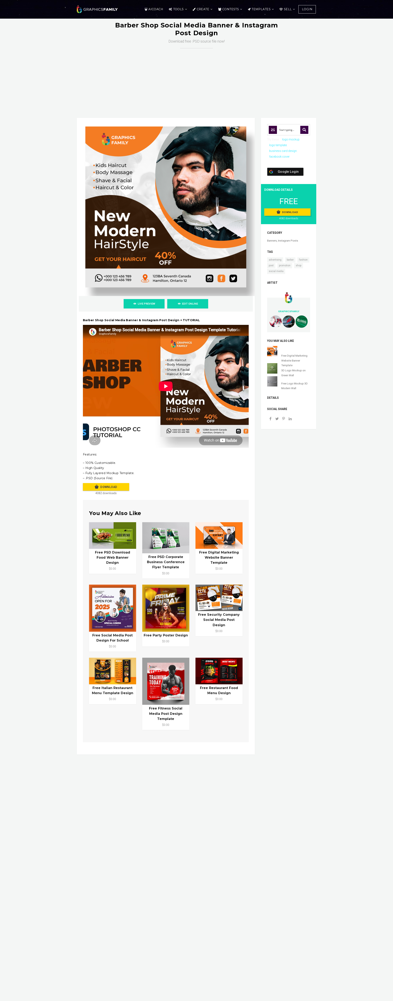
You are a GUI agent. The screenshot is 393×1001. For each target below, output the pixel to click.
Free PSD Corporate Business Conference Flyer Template (166, 562)
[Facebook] (270, 419)
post (271, 265)
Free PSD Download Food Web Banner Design (112, 557)
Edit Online (190, 303)
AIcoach (155, 9)
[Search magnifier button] (304, 130)
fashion (303, 259)
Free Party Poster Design (166, 635)
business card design (283, 151)
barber (290, 259)
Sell (288, 9)
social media (276, 271)
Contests (230, 9)
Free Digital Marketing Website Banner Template (219, 557)
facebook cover (279, 156)
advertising (275, 259)
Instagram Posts (288, 240)
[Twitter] (277, 419)
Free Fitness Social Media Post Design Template (165, 713)
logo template (278, 145)
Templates (261, 9)
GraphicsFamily (288, 311)
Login (307, 9)
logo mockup (290, 139)
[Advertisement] (196, 79)
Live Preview (146, 303)
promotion (284, 265)
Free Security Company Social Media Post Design (219, 620)
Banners (272, 240)
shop (298, 265)
